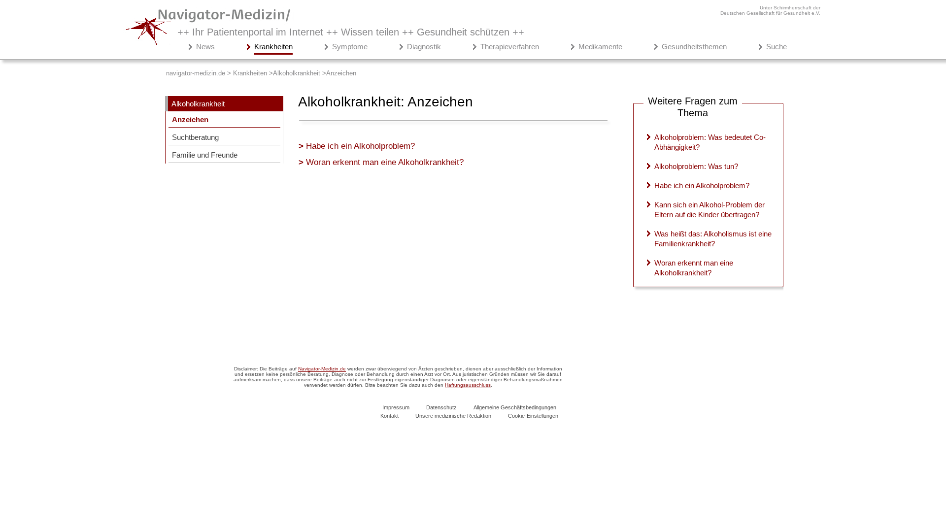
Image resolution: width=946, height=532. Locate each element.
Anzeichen (190, 119)
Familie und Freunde (204, 155)
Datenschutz (441, 407)
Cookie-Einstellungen (533, 416)
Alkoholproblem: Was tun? (696, 166)
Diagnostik (424, 46)
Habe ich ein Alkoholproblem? (360, 146)
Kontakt (389, 416)
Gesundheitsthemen (694, 46)
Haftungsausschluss (468, 385)
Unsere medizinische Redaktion (453, 416)
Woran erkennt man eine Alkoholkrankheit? (385, 162)
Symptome (350, 46)
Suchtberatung (195, 137)
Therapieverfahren (509, 46)
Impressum (395, 407)
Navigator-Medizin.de (322, 368)
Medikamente (600, 46)
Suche (776, 46)
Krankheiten (273, 46)
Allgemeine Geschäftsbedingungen (514, 407)
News (205, 46)
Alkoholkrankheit (198, 104)
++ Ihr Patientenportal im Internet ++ (350, 32)
